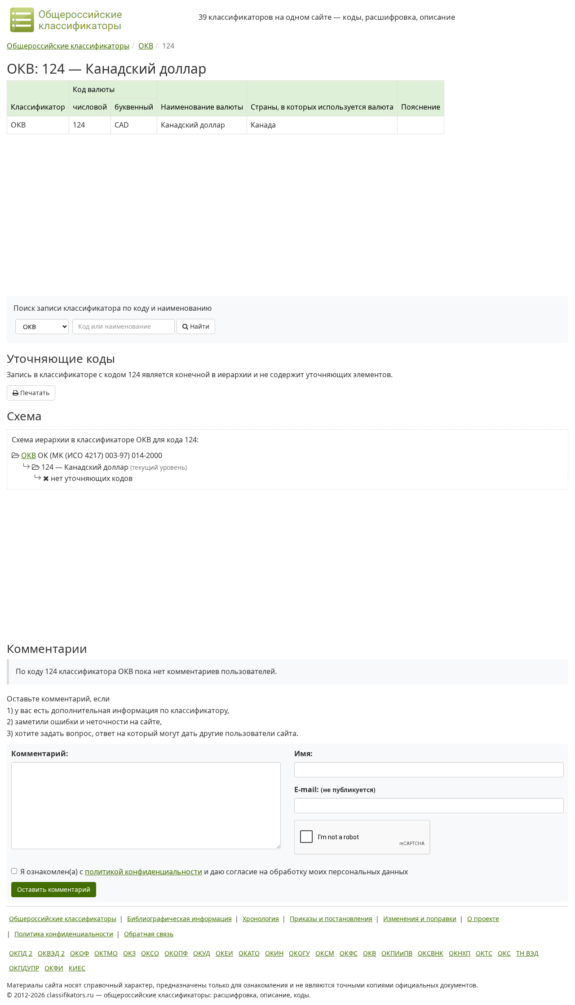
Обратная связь (148, 934)
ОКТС (484, 953)
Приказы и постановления (331, 918)
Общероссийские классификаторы (62, 918)
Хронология (261, 918)
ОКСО (150, 953)
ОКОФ (79, 953)
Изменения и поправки (419, 918)
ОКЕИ (224, 953)
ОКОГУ (299, 953)
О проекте (483, 918)
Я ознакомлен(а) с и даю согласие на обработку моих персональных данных (214, 872)
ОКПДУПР (24, 968)
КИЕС (77, 968)
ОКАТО (249, 953)
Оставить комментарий (53, 889)
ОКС (504, 953)
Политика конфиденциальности (63, 934)
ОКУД (201, 953)
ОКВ (28, 455)
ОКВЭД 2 (51, 953)
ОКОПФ (176, 953)
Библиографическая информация (179, 918)
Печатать (33, 392)
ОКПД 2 (20, 953)
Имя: (303, 753)
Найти (198, 326)
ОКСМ (324, 953)
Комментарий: (39, 753)
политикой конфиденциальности (143, 872)
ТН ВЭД (527, 953)
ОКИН (274, 953)
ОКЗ (129, 953)
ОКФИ (53, 968)
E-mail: (335, 789)
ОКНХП (459, 953)
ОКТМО (106, 953)
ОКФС (349, 953)
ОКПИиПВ (396, 953)
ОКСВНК (430, 953)
